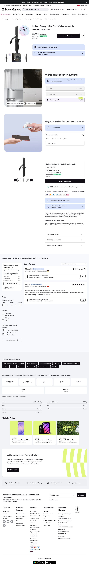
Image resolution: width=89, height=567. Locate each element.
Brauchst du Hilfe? (72, 9)
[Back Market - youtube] (8, 521)
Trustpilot (5, 518)
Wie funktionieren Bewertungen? (9, 288)
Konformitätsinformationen (78, 191)
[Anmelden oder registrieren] (81, 9)
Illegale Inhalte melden (64, 538)
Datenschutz (61, 529)
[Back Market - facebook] (11, 521)
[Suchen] (23, 9)
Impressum (61, 536)
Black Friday (46, 525)
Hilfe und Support (21, 516)
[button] (24, 30)
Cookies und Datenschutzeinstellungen (65, 525)
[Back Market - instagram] (4, 521)
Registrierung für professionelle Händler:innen (34, 534)
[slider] (3, 305)
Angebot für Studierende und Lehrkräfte (34, 527)
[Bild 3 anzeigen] (27, 180)
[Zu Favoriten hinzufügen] (83, 36)
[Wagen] (85, 9)
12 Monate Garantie (35, 516)
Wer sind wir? (6, 511)
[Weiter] (31, 180)
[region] (44, 433)
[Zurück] (15, 180)
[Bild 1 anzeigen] (19, 180)
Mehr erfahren (73, 216)
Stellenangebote (7, 516)
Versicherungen (34, 518)
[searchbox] (36, 9)
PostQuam (60, 191)
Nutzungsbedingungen (64, 514)
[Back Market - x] (4, 525)
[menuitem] (29, 14)
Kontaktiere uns (20, 514)
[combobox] (65, 135)
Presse (5, 514)
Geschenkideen (47, 523)
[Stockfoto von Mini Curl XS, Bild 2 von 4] (26, 57)
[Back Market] (11, 9)
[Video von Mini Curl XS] (16, 57)
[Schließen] (87, 2)
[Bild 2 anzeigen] (23, 180)
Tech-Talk (46, 511)
